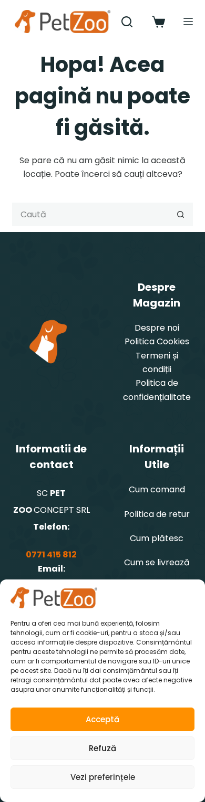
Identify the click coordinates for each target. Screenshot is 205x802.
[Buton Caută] (181, 214)
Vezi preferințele (102, 777)
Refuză (102, 748)
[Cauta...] (126, 21)
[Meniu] (188, 21)
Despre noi (157, 328)
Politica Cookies (157, 341)
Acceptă (102, 719)
